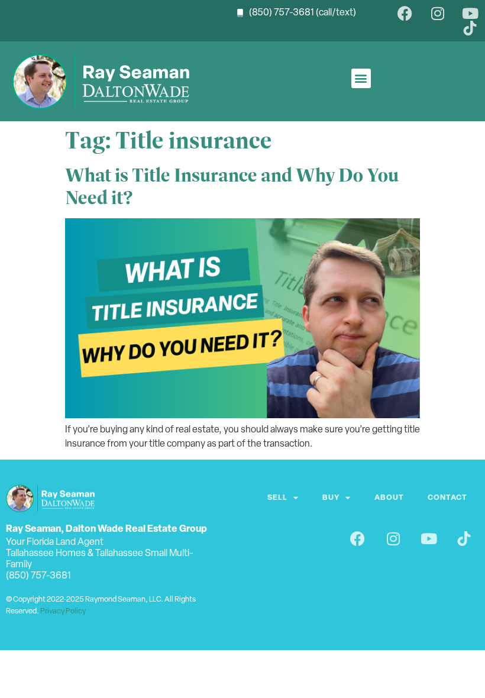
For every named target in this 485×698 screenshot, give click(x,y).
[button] (361, 78)
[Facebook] (404, 13)
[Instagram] (437, 13)
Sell (277, 498)
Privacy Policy (63, 611)
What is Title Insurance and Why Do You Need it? (232, 186)
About (389, 498)
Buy (331, 498)
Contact (447, 498)
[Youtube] (470, 13)
